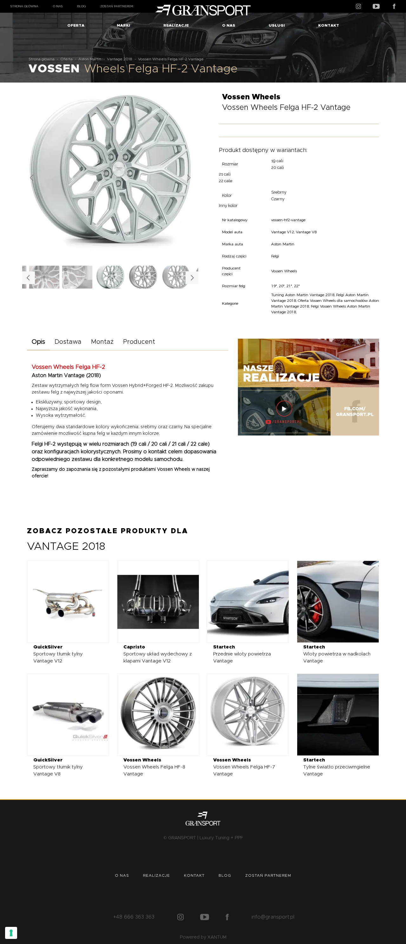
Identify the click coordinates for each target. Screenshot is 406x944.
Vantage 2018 (119, 59)
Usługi (277, 25)
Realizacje (176, 25)
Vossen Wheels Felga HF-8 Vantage (154, 767)
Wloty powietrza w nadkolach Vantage (336, 654)
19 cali (277, 160)
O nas (57, 6)
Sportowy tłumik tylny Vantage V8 (58, 767)
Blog (81, 6)
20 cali (277, 167)
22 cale (225, 180)
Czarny (278, 198)
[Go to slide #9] (44, 277)
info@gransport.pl (273, 917)
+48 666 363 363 (133, 917)
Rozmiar (230, 164)
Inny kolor (228, 205)
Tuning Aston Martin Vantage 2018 (302, 294)
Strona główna (24, 6)
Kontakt (328, 25)
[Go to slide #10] (77, 277)
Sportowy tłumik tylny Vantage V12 (58, 654)
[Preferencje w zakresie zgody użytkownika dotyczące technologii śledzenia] (11, 933)
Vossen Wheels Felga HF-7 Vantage (244, 767)
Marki (123, 25)
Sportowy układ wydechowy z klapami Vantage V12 (157, 654)
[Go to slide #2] (143, 277)
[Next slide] (188, 177)
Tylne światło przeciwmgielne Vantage (336, 767)
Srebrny (278, 192)
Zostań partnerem (116, 6)
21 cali (225, 174)
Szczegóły (63, 601)
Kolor (227, 195)
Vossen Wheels (173, 469)
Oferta (75, 25)
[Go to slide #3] (176, 277)
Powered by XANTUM (203, 937)
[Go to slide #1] (110, 277)
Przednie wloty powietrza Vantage (242, 654)
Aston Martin (89, 59)
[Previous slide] (32, 177)
